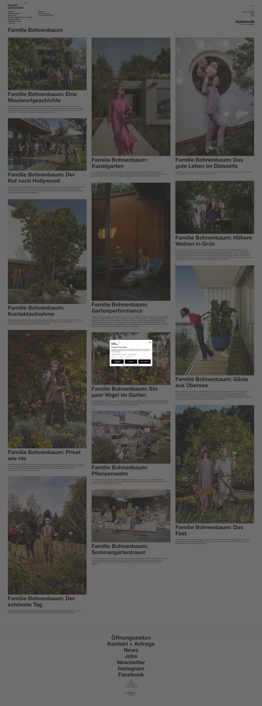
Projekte (10, 12)
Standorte (41, 12)
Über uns (12, 23)
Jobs (252, 15)
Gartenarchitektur (14, 14)
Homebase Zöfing (14, 19)
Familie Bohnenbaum (46, 15)
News (252, 14)
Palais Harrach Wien (14, 21)
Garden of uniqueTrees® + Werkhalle (20, 17)
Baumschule (12, 15)
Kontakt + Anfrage (44, 14)
